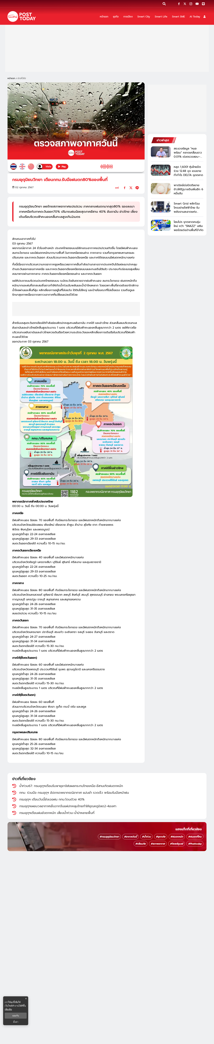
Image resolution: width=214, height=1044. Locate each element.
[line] (137, 188)
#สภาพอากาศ (158, 843)
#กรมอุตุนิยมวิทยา (109, 836)
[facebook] (124, 188)
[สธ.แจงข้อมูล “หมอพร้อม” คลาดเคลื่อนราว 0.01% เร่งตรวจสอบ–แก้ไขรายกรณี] (161, 151)
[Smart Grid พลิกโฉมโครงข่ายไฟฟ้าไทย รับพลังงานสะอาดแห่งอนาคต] (161, 207)
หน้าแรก (11, 78)
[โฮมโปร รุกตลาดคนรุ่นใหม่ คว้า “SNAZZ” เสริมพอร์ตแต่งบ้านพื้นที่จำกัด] (161, 225)
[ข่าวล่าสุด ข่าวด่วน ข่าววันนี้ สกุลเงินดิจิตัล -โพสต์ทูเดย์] (22, 16)
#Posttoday (195, 843)
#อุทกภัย (160, 836)
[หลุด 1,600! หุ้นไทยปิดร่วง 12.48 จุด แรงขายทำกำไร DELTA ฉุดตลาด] (161, 170)
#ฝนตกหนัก (176, 836)
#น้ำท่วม (146, 836)
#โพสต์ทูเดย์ (176, 843)
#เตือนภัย (140, 843)
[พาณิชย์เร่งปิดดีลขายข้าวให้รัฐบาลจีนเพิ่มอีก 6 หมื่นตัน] (161, 188)
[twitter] (131, 188)
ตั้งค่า (15, 1022)
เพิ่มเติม (8, 1009)
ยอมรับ (15, 1015)
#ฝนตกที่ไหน (195, 836)
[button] (204, 17)
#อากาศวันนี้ (130, 836)
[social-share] (179, 4)
